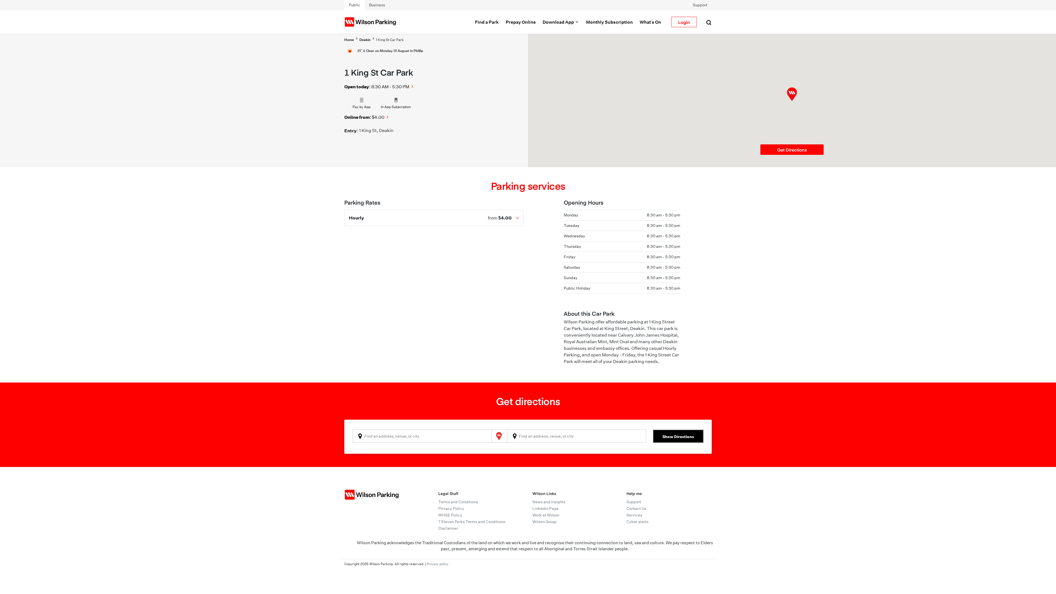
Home (349, 40)
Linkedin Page (545, 508)
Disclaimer (448, 528)
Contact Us (636, 508)
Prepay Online (521, 22)
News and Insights (548, 502)
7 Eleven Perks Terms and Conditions (471, 521)
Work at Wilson (545, 515)
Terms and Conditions (458, 502)
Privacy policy (438, 564)
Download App (559, 22)
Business (377, 5)
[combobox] (422, 436)
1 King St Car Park (390, 40)
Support (700, 5)
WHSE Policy (450, 515)
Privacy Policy (451, 508)
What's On (650, 22)
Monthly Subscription (609, 22)
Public (354, 5)
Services (634, 515)
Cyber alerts (637, 521)
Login (684, 22)
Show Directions (678, 436)
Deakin (364, 40)
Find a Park (487, 22)
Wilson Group (544, 521)
